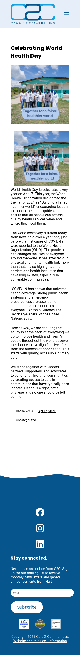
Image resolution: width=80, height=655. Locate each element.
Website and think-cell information (40, 641)
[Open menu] (66, 14)
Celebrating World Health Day (36, 51)
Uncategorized (26, 420)
